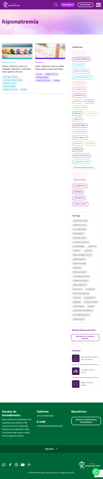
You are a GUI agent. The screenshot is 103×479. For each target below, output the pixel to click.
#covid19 (76, 298)
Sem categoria (80, 180)
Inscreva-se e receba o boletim (85, 337)
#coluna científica (81, 242)
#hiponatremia (9, 86)
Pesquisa (77, 149)
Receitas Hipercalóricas (84, 168)
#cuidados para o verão (12, 80)
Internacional (80, 131)
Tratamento (79, 198)
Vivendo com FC (80, 204)
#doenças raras (79, 272)
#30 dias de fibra (90, 302)
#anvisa (90, 306)
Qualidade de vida (81, 162)
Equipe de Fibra (80, 107)
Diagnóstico (79, 95)
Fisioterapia (91, 113)
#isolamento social (81, 276)
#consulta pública (80, 281)
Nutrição (90, 143)
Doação (89, 101)
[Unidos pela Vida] (11, 4)
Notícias (77, 143)
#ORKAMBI (77, 302)
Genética (77, 119)
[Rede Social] (3, 464)
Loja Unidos (85, 5)
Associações (79, 53)
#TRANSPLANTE (79, 319)
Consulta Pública (81, 71)
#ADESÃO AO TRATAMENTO (83, 311)
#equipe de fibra (79, 263)
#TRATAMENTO (89, 298)
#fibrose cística (9, 83)
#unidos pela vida (10, 89)
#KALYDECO (77, 289)
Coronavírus (79, 83)
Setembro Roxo (80, 186)
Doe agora (68, 5)
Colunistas (78, 65)
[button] (95, 471)
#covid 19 (88, 251)
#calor (39, 74)
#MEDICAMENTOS (79, 285)
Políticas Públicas (81, 156)
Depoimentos (79, 89)
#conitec (77, 251)
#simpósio (77, 268)
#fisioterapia (78, 306)
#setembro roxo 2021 (81, 315)
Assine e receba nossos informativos (86, 421)
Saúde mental (79, 174)
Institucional (80, 125)
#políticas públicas (81, 293)
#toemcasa (90, 289)
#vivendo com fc (80, 238)
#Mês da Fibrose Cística (82, 255)
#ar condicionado (10, 77)
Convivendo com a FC (82, 77)
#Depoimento (78, 234)
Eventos (77, 113)
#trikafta (92, 246)
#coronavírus (78, 246)
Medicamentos (80, 137)
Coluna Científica (81, 59)
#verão (24, 89)
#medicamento (79, 259)
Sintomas (78, 192)
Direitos (77, 101)
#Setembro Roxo (79, 229)
